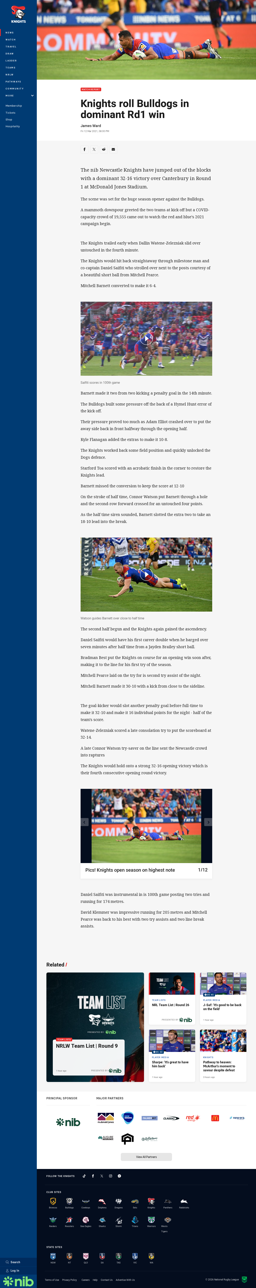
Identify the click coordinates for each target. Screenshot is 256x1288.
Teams (11, 67)
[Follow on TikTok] (84, 1176)
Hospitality (13, 126)
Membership (14, 105)
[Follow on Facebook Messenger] (119, 1176)
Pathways (13, 81)
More (10, 95)
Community (15, 88)
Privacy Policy (69, 1279)
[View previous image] (85, 822)
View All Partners (146, 1157)
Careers (86, 1279)
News (10, 32)
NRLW (10, 74)
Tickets (11, 112)
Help (95, 1279)
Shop (9, 119)
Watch (11, 39)
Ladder (11, 60)
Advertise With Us (125, 1279)
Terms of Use (52, 1279)
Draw (10, 53)
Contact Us (107, 1279)
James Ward (91, 125)
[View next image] (208, 822)
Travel (11, 46)
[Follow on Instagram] (110, 1176)
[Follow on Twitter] (101, 1176)
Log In (15, 1270)
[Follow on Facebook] (93, 1176)
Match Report (91, 89)
